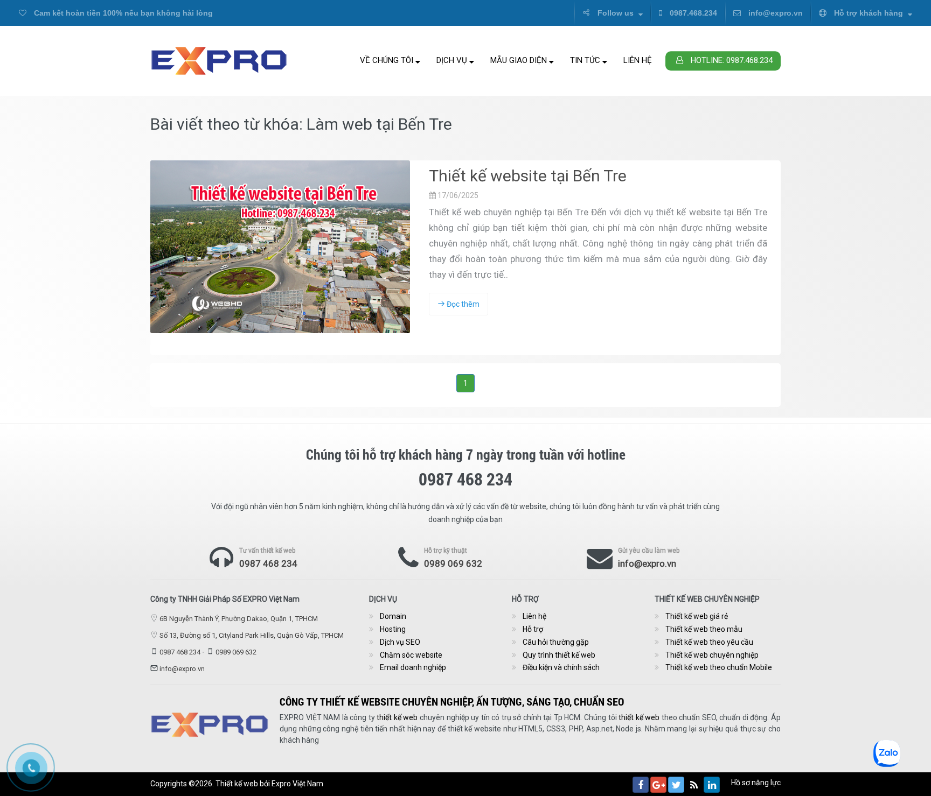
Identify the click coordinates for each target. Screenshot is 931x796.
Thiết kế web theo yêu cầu (709, 642)
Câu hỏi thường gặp (556, 642)
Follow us (615, 13)
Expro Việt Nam (297, 783)
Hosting (393, 629)
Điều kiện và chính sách (561, 667)
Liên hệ (637, 60)
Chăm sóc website (411, 655)
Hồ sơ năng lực (756, 782)
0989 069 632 (453, 563)
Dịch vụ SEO (400, 642)
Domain (393, 616)
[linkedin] (712, 785)
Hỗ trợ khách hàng (868, 13)
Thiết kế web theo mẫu (703, 629)
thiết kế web (397, 717)
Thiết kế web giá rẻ (696, 616)
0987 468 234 (268, 563)
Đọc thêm (462, 304)
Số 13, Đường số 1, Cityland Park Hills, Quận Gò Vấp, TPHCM (251, 635)
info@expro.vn (774, 13)
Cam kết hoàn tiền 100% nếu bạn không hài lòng (122, 13)
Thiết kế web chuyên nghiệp (712, 655)
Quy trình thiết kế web (559, 655)
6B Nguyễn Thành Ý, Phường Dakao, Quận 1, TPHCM (238, 619)
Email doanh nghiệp (413, 667)
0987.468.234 (692, 13)
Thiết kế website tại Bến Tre (528, 175)
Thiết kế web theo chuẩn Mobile (718, 667)
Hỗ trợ (533, 629)
